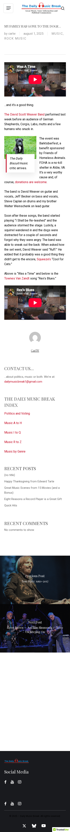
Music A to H (13, 423)
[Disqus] (35, 701)
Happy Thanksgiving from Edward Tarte (29, 481)
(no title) (9, 475)
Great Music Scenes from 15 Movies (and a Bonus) (32, 490)
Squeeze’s (44, 259)
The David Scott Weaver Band (24, 114)
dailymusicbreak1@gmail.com (23, 381)
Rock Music (15, 38)
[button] (8, 8)
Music (57, 33)
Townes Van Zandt (16, 278)
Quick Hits (10, 505)
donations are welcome (31, 182)
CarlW (12, 33)
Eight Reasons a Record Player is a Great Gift (33, 499)
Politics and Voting (17, 413)
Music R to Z (13, 442)
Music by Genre (14, 451)
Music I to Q (12, 432)
